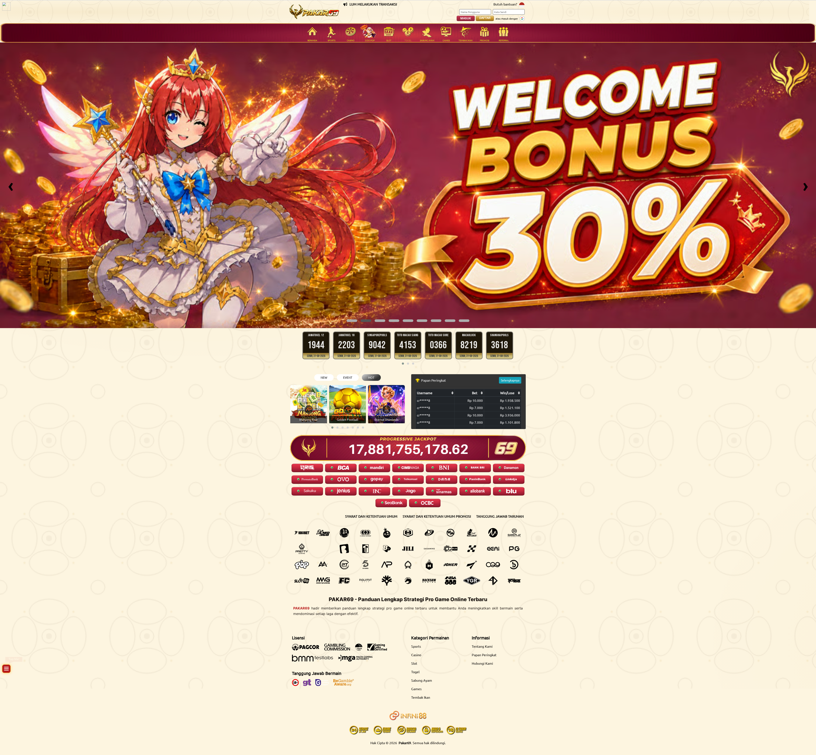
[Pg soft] (514, 548)
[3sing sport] (365, 532)
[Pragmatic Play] (386, 532)
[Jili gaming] (408, 548)
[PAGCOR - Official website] (307, 649)
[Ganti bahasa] (521, 4)
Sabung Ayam (421, 680)
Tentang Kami (482, 646)
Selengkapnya (510, 380)
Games (416, 689)
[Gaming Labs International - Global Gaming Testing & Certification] (379, 649)
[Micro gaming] (493, 532)
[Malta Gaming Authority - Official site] (357, 660)
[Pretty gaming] (301, 548)
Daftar (484, 18)
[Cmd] (323, 532)
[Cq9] (493, 564)
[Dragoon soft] (408, 580)
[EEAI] (493, 548)
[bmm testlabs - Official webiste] (314, 660)
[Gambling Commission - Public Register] (339, 649)
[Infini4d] (493, 580)
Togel (415, 672)
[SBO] (301, 532)
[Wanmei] (450, 532)
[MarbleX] (471, 548)
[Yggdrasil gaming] (386, 580)
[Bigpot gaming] (386, 548)
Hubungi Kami (482, 663)
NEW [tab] (324, 377)
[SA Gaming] (429, 548)
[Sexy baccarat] (471, 532)
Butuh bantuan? (505, 4)
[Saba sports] (344, 532)
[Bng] (514, 564)
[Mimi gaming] (323, 580)
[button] (352, 321)
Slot (414, 663)
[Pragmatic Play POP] (301, 564)
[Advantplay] (386, 564)
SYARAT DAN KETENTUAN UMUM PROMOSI (437, 516)
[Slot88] (301, 580)
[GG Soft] (408, 532)
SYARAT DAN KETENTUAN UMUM (371, 516)
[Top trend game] (365, 548)
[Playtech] (429, 532)
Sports (416, 646)
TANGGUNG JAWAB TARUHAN (500, 516)
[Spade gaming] (408, 564)
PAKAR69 (301, 608)
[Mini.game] (323, 548)
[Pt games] (344, 564)
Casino (416, 655)
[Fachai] (344, 580)
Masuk (465, 18)
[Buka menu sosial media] (6, 668)
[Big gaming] (344, 548)
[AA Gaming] (323, 564)
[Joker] (450, 564)
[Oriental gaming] (450, 548)
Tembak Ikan (420, 697)
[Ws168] (514, 580)
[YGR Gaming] (471, 580)
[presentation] (10, 185)
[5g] (365, 564)
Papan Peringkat (484, 655)
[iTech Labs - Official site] (361, 649)
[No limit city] (365, 580)
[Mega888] (450, 580)
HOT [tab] (371, 377)
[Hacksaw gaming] (429, 580)
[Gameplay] (514, 532)
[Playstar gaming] (471, 564)
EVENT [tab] (347, 377)
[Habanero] (429, 564)
